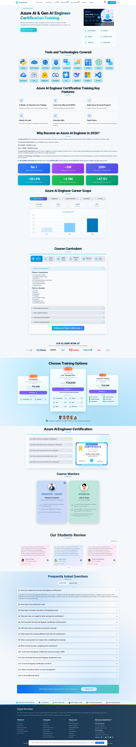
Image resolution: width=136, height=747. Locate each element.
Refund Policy (46, 731)
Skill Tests (71, 729)
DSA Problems (20, 733)
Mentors (71, 733)
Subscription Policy (48, 733)
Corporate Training (22, 727)
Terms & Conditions (48, 727)
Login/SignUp (112, 2)
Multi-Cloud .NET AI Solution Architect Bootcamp (57, 715)
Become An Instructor (49, 737)
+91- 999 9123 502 (100, 726)
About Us (45, 723)
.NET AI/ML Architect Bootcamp (25, 712)
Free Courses (20, 729)
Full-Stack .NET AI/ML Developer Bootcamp (70, 712)
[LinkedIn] (64, 483)
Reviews (71, 737)
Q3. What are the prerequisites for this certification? (44, 450)
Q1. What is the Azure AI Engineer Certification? (43, 439)
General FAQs (73, 583)
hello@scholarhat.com (101, 728)
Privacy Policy (46, 729)
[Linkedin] (106, 737)
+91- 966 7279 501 (100, 732)
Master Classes (73, 725)
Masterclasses (65, 2)
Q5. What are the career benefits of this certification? (44, 462)
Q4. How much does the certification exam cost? (43, 456)
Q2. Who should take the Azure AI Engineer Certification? (46, 444)
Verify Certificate (47, 735)
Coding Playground (74, 727)
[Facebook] (102, 737)
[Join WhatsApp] (113, 737)
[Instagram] (108, 737)
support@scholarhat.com (101, 734)
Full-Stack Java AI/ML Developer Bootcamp (94, 712)
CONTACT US (89, 689)
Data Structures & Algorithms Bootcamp (46, 712)
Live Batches (72, 735)
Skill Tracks (20, 725)
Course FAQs (62, 583)
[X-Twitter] (104, 737)
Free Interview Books (22, 731)
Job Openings (72, 731)
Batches (57, 2)
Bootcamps (20, 723)
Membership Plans (73, 723)
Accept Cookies (99, 742)
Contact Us (32, 392)
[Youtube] (111, 737)
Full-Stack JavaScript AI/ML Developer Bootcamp (30, 715)
